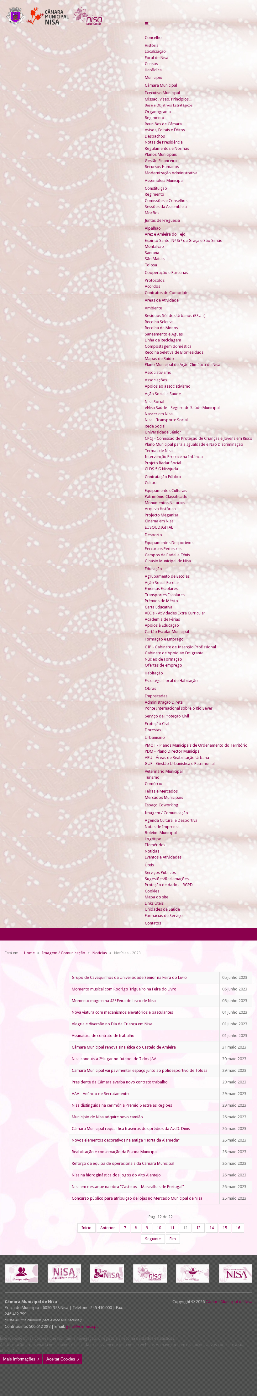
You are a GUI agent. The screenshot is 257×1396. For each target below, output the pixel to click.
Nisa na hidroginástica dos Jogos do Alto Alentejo (116, 1175)
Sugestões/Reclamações (167, 878)
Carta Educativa (158, 607)
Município (153, 77)
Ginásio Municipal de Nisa (168, 561)
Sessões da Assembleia (166, 206)
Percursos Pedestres (163, 548)
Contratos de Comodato (167, 292)
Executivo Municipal (162, 92)
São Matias (155, 258)
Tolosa (151, 265)
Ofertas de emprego (163, 665)
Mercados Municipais (164, 797)
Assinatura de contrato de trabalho (103, 1035)
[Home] (147, 31)
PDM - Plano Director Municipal (173, 751)
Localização (155, 51)
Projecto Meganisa (161, 515)
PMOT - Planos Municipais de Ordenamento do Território (196, 745)
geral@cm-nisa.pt (82, 1326)
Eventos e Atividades (163, 857)
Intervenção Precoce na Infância (174, 456)
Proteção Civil (157, 723)
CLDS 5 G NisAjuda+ (162, 468)
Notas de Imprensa (162, 826)
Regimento (154, 117)
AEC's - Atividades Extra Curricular (175, 613)
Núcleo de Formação (163, 659)
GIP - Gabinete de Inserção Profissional (180, 647)
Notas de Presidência (164, 142)
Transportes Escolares (165, 594)
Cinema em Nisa (159, 521)
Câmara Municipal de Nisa (229, 1301)
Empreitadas (156, 696)
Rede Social (155, 426)
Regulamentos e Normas (167, 148)
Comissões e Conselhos (166, 200)
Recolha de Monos (161, 327)
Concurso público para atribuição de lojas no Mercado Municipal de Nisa (137, 1198)
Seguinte (153, 1238)
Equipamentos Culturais (166, 490)
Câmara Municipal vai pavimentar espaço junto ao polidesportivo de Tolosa (139, 1070)
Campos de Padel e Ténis (167, 555)
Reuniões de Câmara (163, 124)
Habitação (154, 673)
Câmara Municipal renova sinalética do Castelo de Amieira (124, 1047)
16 (238, 1227)
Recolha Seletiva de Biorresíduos (174, 352)
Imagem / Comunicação (166, 812)
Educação (153, 568)
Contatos (153, 923)
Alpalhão (153, 228)
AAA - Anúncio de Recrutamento (100, 1093)
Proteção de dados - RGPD (169, 884)
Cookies (152, 891)
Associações (156, 380)
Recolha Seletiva (159, 321)
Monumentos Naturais (165, 502)
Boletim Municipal (161, 832)
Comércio (153, 783)
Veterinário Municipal (164, 771)
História (152, 45)
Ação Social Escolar (162, 582)
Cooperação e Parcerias (166, 272)
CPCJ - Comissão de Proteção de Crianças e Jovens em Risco (198, 438)
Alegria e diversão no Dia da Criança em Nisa (112, 1024)
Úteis (149, 865)
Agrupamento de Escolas (167, 576)
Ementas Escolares (161, 588)
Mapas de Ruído (159, 358)
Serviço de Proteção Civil (167, 716)
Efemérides (155, 845)
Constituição (156, 188)
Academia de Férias (162, 619)
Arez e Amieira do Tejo (165, 234)
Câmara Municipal (161, 85)
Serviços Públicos (160, 872)
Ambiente (153, 308)
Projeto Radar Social (163, 463)
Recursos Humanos (162, 166)
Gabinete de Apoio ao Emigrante (174, 653)
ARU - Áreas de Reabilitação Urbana (177, 757)
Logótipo (153, 839)
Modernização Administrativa (171, 173)
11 (172, 1227)
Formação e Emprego (164, 639)
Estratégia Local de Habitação (171, 680)
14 (211, 1227)
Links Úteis (154, 903)
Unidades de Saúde (162, 909)
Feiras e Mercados (161, 791)
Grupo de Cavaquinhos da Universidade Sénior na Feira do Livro (129, 977)
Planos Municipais (161, 154)
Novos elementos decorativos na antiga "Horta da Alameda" (126, 1140)
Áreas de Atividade (162, 300)
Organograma (158, 111)
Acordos (152, 286)
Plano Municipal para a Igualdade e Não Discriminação (194, 444)
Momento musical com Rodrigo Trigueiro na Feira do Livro (124, 989)
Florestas (153, 730)
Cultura (151, 482)
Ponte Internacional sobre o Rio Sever (178, 708)
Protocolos (155, 280)
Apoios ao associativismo (168, 386)
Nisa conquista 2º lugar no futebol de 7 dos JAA (114, 1058)
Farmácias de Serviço (164, 915)
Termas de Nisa (159, 450)
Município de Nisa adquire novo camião (107, 1117)
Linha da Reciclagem (163, 340)
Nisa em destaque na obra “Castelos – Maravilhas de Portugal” (128, 1186)
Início (86, 1227)
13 (198, 1227)
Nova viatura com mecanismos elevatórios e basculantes (122, 1012)
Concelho (153, 37)
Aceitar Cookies (60, 1359)
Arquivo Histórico (160, 508)
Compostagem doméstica (168, 346)
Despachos (155, 136)
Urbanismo (155, 737)
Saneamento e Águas (164, 334)
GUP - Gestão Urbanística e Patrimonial (180, 763)
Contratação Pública (163, 476)
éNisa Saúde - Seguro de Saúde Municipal (182, 407)
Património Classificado (166, 496)
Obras (150, 688)
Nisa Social (154, 401)
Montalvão (154, 246)
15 (225, 1227)
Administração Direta (164, 702)
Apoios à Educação (162, 625)
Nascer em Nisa (159, 414)
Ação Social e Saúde (163, 393)
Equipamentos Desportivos (169, 542)
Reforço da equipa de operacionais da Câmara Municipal (123, 1163)
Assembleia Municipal (164, 180)
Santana (152, 252)
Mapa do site (156, 897)
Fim (173, 1238)
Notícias (152, 851)
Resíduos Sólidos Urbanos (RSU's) (175, 315)
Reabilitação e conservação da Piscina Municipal (115, 1151)
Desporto (153, 534)
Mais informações (19, 1359)
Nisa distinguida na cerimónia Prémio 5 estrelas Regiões (122, 1105)
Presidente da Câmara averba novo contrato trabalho (120, 1082)
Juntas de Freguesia (162, 220)
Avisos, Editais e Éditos (165, 130)
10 (159, 1227)
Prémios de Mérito (161, 600)
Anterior (107, 1227)
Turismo (152, 777)
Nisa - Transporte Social (166, 419)
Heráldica (153, 70)
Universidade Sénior (163, 432)
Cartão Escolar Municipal (167, 631)
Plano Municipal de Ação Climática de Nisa (182, 364)
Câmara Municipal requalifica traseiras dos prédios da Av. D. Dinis (131, 1128)
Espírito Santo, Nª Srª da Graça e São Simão (184, 240)
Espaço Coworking (161, 805)
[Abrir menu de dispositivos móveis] (146, 23)
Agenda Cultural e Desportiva (171, 820)
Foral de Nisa (156, 57)
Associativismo (158, 372)
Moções (152, 212)
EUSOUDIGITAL (159, 527)
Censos (151, 63)
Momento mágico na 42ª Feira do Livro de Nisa (114, 1000)
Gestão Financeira (161, 160)
